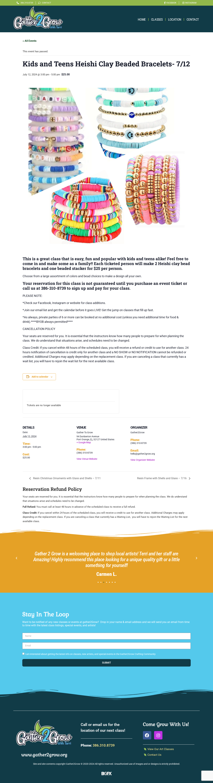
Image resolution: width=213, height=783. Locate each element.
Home (142, 19)
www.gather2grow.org (44, 755)
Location (174, 19)
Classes (157, 19)
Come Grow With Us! (166, 724)
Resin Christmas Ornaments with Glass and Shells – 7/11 (66, 478)
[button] (16, 558)
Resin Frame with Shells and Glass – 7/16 (162, 478)
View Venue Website (87, 459)
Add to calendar (40, 376)
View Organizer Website (142, 460)
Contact (193, 19)
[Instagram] (158, 735)
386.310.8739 (104, 745)
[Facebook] (147, 735)
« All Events (29, 40)
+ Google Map (84, 442)
